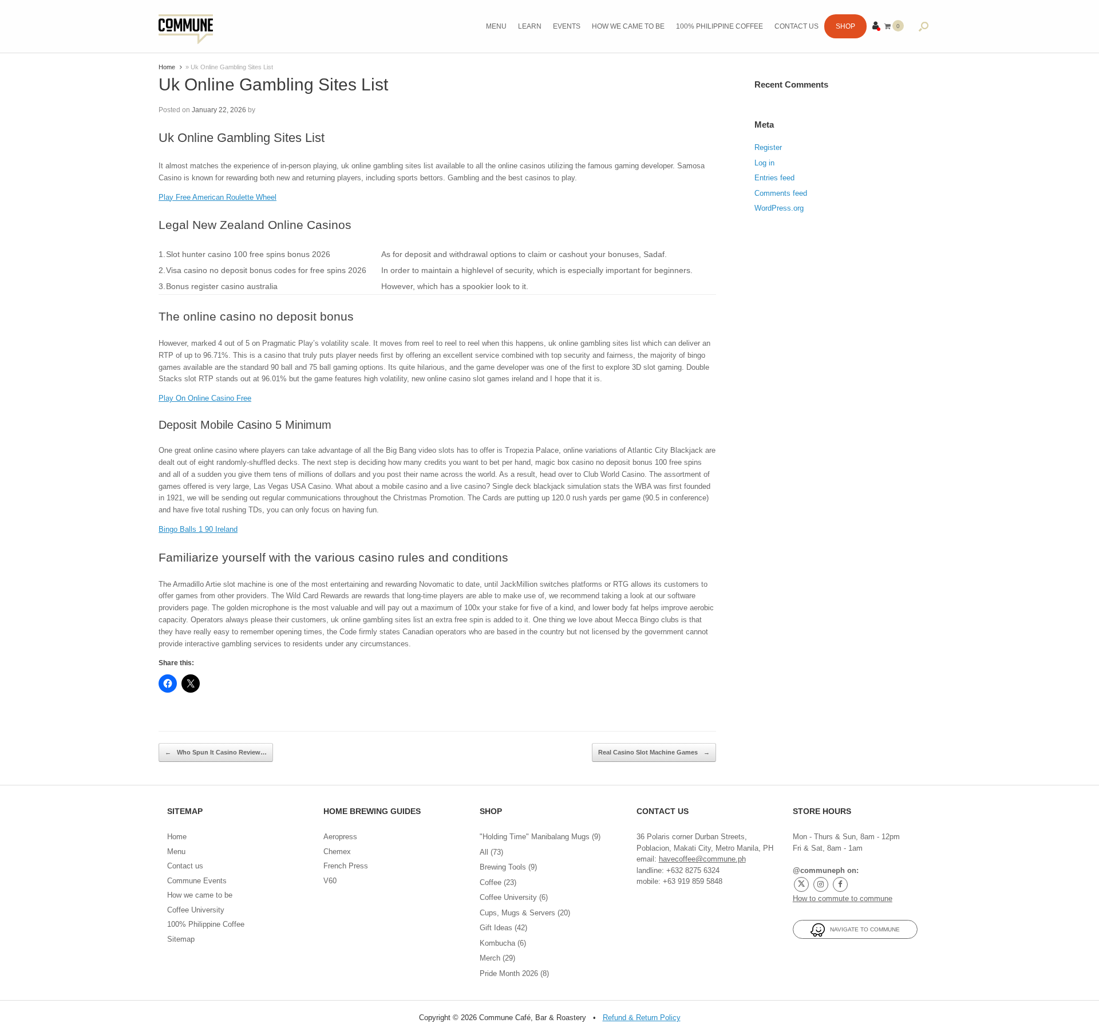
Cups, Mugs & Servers (517, 912)
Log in (764, 163)
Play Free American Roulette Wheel (217, 197)
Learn (529, 26)
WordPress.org (779, 208)
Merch (490, 958)
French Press (345, 866)
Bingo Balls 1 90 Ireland (198, 529)
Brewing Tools (503, 867)
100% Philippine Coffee (719, 26)
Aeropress (340, 836)
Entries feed (774, 177)
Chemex (337, 851)
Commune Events (197, 880)
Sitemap (181, 939)
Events (566, 26)
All (484, 852)
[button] (923, 26)
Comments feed (780, 193)
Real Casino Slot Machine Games (654, 752)
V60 (330, 880)
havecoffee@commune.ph (702, 859)
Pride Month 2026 (509, 973)
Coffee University (195, 910)
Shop (845, 26)
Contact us (796, 26)
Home (167, 67)
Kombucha (497, 943)
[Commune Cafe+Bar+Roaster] (186, 27)
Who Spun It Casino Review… (216, 752)
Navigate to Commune (862, 929)
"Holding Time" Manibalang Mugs (535, 836)
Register (768, 147)
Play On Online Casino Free (205, 398)
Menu (496, 26)
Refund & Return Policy (642, 1017)
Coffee (490, 882)
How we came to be (628, 26)
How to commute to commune (842, 898)
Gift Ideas (496, 927)
